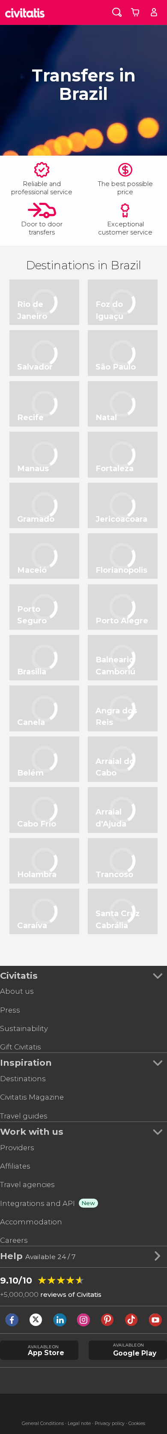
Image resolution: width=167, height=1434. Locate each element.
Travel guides (24, 1116)
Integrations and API (37, 1203)
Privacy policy (110, 1423)
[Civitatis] (25, 12)
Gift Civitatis (20, 1047)
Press (10, 1010)
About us (17, 991)
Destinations (23, 1078)
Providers (17, 1147)
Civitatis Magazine (32, 1097)
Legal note (79, 1423)
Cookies (136, 1423)
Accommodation (31, 1222)
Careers (14, 1240)
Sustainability (24, 1028)
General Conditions (43, 1423)
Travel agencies (27, 1184)
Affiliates (15, 1166)
